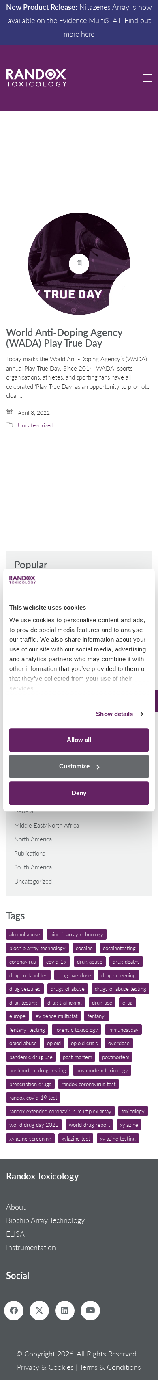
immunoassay (123, 1029)
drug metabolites (28, 975)
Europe (17, 1015)
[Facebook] (13, 1310)
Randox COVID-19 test (33, 1097)
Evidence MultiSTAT (56, 1015)
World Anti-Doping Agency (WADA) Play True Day (64, 338)
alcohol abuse (24, 934)
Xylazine (129, 1124)
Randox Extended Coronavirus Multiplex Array (60, 1111)
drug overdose (74, 975)
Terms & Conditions (110, 1367)
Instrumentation (31, 1247)
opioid (54, 1042)
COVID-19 (56, 961)
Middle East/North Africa (46, 825)
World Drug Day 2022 (34, 1124)
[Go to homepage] (36, 78)
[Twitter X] (39, 1310)
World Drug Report (89, 1124)
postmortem (115, 1056)
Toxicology (133, 1111)
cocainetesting (119, 947)
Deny (79, 792)
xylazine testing (118, 1138)
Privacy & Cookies (45, 1367)
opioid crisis (84, 1042)
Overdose (119, 1042)
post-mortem (77, 1056)
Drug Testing (23, 1002)
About (16, 1207)
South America (33, 867)
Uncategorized (35, 425)
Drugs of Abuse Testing (120, 988)
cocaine (84, 947)
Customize (74, 766)
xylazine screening (30, 1138)
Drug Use (102, 1002)
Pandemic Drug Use (31, 1056)
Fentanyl (97, 1015)
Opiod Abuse (23, 1042)
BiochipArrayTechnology (76, 934)
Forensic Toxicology (76, 1029)
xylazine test (76, 1138)
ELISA (127, 1002)
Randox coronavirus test (88, 1083)
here (87, 34)
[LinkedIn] (65, 1310)
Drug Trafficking (64, 1002)
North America (33, 839)
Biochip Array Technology (37, 947)
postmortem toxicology (102, 1070)
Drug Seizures (25, 988)
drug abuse (89, 961)
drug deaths (126, 961)
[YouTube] (90, 1310)
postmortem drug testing (37, 1070)
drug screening (118, 975)
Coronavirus (22, 961)
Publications (29, 853)
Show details (114, 713)
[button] (147, 78)
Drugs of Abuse (68, 988)
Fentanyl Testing (27, 1029)
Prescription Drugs (30, 1083)
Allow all (79, 739)
